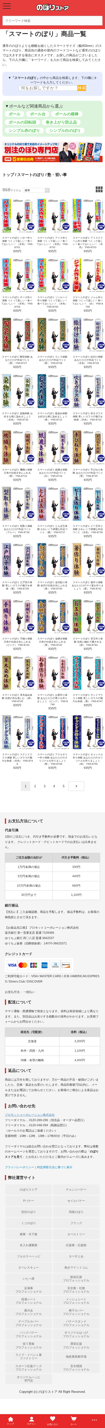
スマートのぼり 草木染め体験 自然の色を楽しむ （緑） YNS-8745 (17, 698)
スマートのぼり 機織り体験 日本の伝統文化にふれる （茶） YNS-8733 (17, 472)
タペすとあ (76, 1256)
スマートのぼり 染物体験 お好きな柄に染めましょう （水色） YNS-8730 (17, 416)
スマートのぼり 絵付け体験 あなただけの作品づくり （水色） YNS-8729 (88, 359)
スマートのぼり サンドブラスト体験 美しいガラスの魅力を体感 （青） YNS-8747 (88, 698)
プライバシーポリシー (19, 1167)
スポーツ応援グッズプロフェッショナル (28, 1367)
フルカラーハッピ (28, 1256)
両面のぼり (76, 1212)
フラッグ (76, 1223)
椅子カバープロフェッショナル (76, 1312)
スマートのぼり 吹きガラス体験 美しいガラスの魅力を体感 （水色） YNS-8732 (88, 416)
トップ (8, 175)
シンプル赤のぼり (24, 130)
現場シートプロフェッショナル (28, 1301)
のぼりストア (28, 1189)
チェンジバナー (76, 1189)
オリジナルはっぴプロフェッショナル (76, 1334)
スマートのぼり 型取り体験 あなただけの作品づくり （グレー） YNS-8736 (17, 529)
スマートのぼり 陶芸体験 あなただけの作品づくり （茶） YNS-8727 (17, 359)
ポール (15, 114)
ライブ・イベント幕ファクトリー (28, 1356)
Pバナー (28, 1200)
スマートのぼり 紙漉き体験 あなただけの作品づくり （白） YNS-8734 (52, 472)
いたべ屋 (28, 1278)
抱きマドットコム (76, 1267)
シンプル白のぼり (65, 130)
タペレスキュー (28, 1267)
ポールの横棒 (67, 114)
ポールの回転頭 (22, 122)
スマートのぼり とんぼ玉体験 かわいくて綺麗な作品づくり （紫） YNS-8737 (52, 529)
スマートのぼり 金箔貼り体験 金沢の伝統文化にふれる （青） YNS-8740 (52, 585)
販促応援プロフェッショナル (76, 1278)
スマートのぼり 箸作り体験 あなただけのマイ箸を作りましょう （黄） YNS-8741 (88, 585)
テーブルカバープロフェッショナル (28, 1323)
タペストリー (76, 1234)
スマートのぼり (30, 175)
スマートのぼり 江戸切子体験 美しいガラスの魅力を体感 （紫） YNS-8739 (17, 585)
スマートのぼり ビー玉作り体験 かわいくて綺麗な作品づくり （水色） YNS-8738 (88, 529)
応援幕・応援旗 (76, 1245)
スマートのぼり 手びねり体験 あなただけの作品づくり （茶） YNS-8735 (88, 472)
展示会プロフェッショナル (28, 1312)
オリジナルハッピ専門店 (28, 1379)
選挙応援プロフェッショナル (76, 1345)
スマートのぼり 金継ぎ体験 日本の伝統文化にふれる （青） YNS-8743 (52, 641)
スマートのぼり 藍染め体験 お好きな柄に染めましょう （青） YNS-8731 (52, 416)
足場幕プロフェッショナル (28, 1289)
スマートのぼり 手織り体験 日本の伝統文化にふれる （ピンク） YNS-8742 (17, 641)
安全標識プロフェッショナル (76, 1367)
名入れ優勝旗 (28, 1245)
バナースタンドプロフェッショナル (76, 1323)
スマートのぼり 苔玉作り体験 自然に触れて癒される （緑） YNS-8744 (88, 641)
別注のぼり (28, 1212)
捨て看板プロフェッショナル (28, 1345)
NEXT (76, 786)
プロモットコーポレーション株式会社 (30, 1115)
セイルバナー (76, 1200)
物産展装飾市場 (76, 1356)
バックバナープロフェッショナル (28, 1334)
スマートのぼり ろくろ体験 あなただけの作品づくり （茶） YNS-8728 (52, 359)
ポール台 (38, 114)
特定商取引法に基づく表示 (54, 1167)
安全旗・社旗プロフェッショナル (76, 1289)
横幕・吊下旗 (28, 1234)
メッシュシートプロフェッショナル (76, 1301)
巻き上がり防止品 (61, 122)
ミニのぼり (28, 1223)
